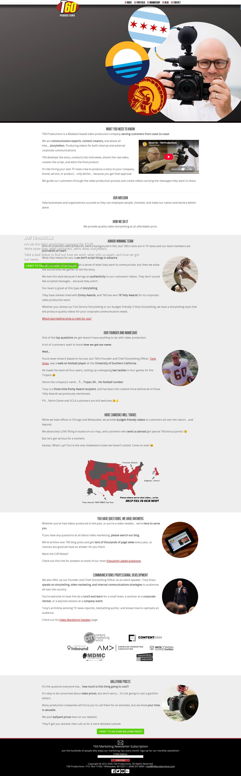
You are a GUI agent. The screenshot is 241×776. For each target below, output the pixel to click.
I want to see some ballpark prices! (120, 731)
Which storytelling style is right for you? (67, 318)
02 (139, 2)
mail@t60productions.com (160, 766)
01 (128, 2)
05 (176, 2)
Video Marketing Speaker (75, 620)
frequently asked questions (123, 561)
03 (153, 2)
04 (165, 2)
